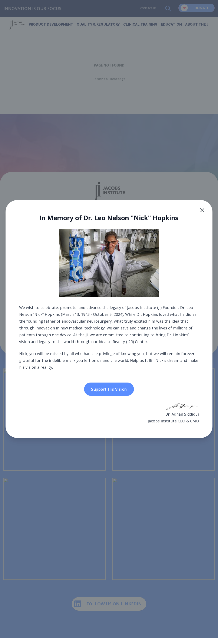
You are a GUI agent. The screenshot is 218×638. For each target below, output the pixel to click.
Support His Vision (109, 389)
